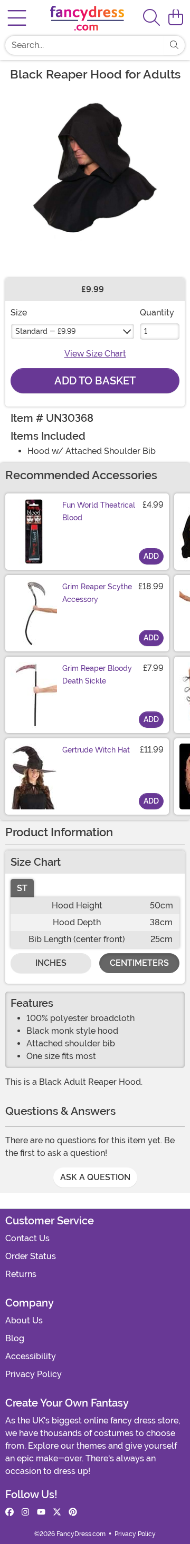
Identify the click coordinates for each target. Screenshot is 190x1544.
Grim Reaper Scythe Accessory (97, 592)
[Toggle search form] (151, 18)
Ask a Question (95, 1177)
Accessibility (30, 1356)
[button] (176, 18)
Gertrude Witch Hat (96, 750)
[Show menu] (17, 18)
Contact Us (27, 1238)
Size (19, 313)
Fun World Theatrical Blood (98, 511)
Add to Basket (95, 380)
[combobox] (84, 45)
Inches (50, 963)
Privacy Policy (33, 1374)
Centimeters (139, 963)
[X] (57, 1512)
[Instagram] (25, 1512)
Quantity (157, 313)
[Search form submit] (174, 45)
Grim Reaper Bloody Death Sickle (97, 674)
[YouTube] (41, 1512)
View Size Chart (95, 354)
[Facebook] (9, 1512)
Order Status (30, 1256)
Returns (20, 1274)
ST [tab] (22, 888)
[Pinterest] (73, 1512)
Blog (14, 1338)
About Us (24, 1320)
